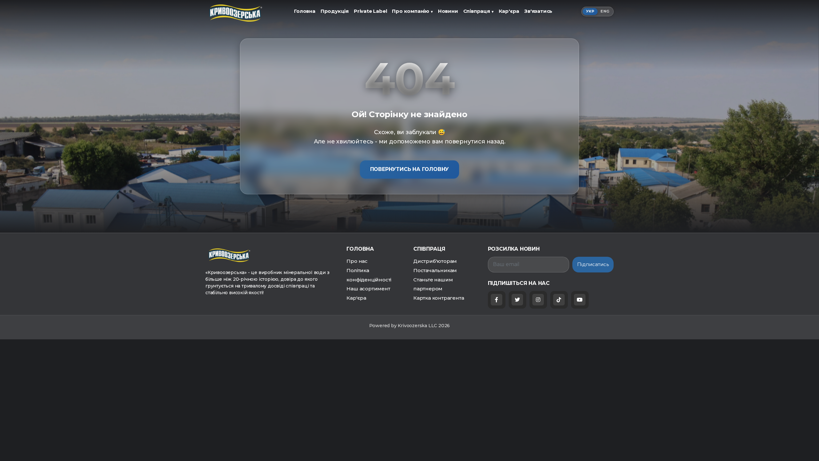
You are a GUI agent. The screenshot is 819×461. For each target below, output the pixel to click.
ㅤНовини (448, 11)
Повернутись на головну (409, 169)
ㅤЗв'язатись (538, 11)
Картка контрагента (438, 298)
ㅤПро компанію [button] (412, 11)
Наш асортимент (368, 289)
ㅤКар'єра (509, 11)
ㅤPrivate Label (370, 11)
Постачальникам (435, 270)
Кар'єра (356, 298)
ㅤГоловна (304, 11)
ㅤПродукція (335, 11)
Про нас (357, 261)
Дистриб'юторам (435, 261)
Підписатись (593, 264)
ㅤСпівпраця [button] (478, 11)
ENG (604, 11)
